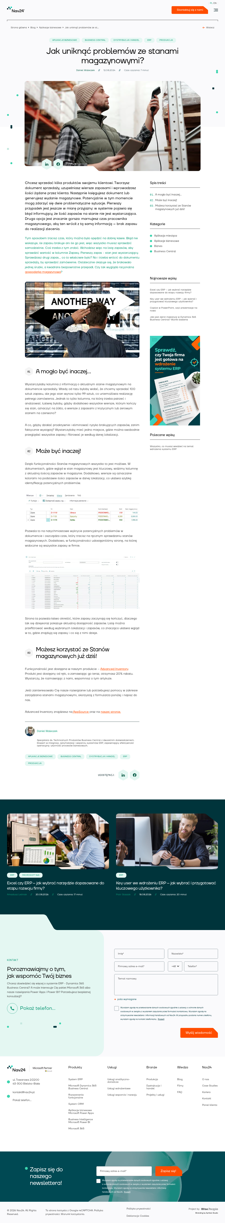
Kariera (206, 1092)
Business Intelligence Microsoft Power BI (80, 1121)
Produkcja (152, 1079)
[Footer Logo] (18, 1068)
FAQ (179, 1092)
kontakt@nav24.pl (24, 1092)
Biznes (158, 246)
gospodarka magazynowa (43, 272)
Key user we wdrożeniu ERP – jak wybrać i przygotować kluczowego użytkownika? (173, 300)
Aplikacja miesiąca (165, 235)
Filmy (180, 1085)
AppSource (80, 712)
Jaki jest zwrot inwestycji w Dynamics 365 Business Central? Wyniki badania (173, 318)
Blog (33, 27)
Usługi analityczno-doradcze (118, 1081)
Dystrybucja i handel (153, 1087)
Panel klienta (209, 1105)
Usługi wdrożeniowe (118, 1088)
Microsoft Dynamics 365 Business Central (82, 1087)
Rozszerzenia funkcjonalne (76, 1096)
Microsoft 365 (76, 1128)
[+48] (193, 966)
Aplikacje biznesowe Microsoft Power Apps (81, 1112)
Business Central (165, 251)
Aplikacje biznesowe (50, 27)
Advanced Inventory (114, 669)
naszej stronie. (111, 712)
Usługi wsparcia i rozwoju (122, 1094)
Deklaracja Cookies (138, 1216)
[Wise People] (202, 1209)
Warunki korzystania (72, 1214)
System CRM (76, 1104)
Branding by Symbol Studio (206, 1213)
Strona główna (19, 27)
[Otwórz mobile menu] (216, 10)
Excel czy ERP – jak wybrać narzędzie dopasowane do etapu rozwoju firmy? (170, 291)
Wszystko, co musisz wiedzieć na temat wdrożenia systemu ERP (172, 448)
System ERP (75, 1079)
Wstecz (210, 27)
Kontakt (206, 1098)
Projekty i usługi (155, 1094)
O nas (205, 1079)
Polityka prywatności (138, 1208)
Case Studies (210, 1085)
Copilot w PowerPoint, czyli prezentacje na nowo (173, 309)
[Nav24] (16, 9)
